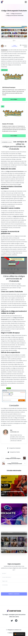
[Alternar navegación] (25, 2)
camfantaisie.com (14, 432)
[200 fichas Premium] (14, 76)
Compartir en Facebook (14, 448)
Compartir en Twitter (15, 452)
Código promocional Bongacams (13, 491)
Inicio (7, 13)
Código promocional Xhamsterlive (13, 548)
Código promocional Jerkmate (12, 520)
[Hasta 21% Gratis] (14, 113)
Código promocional (16, 13)
